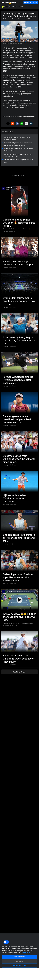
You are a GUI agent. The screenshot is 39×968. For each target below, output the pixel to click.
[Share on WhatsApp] (21, 123)
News (20, 7)
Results (13, 7)
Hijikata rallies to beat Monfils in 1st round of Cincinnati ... (15, 498)
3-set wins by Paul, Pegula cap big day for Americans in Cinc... (19, 340)
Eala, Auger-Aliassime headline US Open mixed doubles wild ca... (17, 419)
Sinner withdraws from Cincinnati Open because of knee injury (18, 658)
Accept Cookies (19, 956)
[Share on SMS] (31, 123)
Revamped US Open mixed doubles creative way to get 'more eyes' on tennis (18, 144)
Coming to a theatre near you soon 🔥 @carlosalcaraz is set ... (19, 222)
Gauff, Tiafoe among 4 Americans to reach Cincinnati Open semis (18, 155)
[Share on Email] (26, 123)
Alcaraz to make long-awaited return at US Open (18, 263)
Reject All (19, 961)
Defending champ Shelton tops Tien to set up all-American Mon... (18, 577)
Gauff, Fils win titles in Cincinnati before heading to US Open (17, 138)
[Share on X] (8, 123)
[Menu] (3, 2)
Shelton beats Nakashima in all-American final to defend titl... (19, 537)
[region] (19, 950)
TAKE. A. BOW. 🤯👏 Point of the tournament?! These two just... (19, 616)
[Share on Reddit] (12, 123)
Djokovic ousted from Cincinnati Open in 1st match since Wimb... (19, 458)
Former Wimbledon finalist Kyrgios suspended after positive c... (18, 379)
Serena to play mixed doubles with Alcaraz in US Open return (18, 150)
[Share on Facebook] (17, 123)
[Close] (35, 935)
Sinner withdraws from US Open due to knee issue (18, 161)
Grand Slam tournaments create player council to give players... (19, 301)
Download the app (30, 2)
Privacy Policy (25, 952)
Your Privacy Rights (19, 965)
